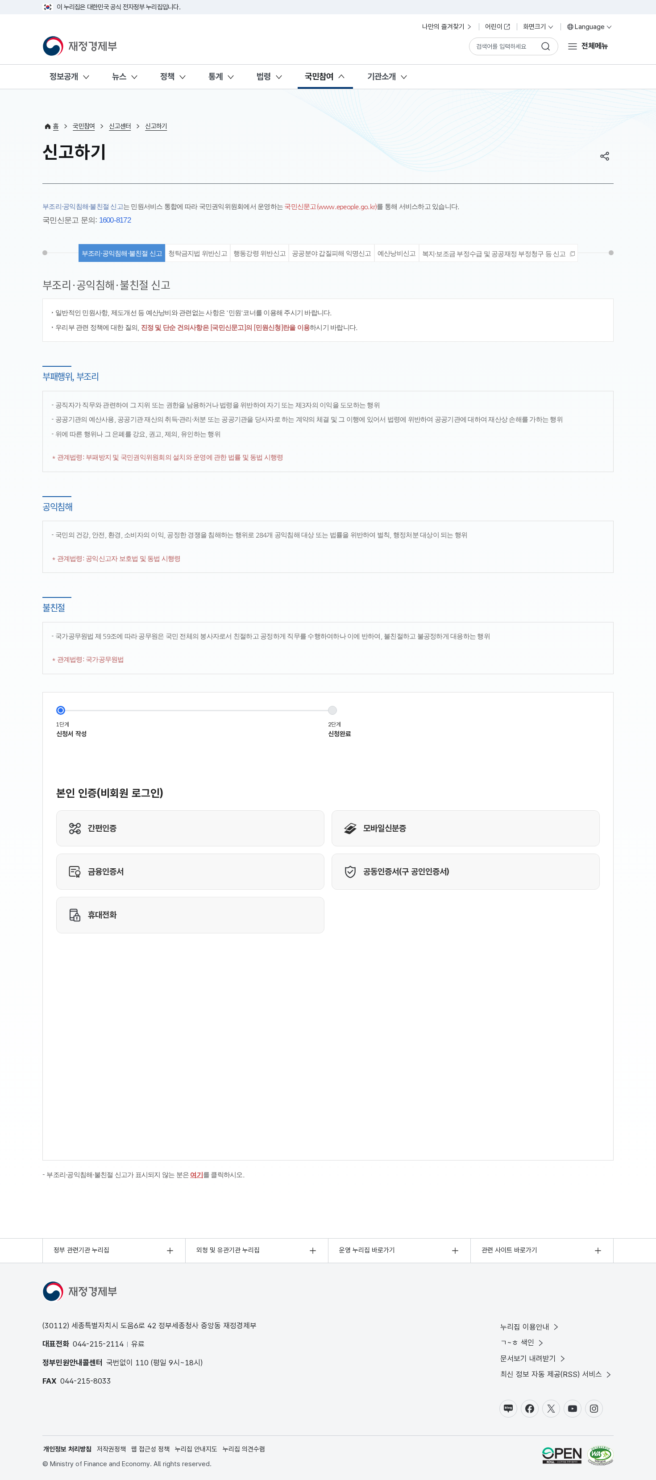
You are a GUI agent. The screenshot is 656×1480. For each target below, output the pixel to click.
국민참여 (319, 76)
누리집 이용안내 (524, 1326)
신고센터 (120, 126)
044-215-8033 (85, 1380)
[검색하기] (546, 46)
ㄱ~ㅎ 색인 (517, 1342)
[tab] (498, 253)
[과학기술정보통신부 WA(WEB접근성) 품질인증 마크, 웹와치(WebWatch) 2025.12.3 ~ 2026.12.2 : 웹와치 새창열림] (600, 1457)
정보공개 (64, 76)
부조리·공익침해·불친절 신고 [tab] (122, 253)
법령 (264, 76)
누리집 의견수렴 (244, 1449)
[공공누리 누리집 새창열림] (562, 1457)
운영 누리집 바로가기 (367, 1250)
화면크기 (534, 27)
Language (590, 27)
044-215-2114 (98, 1343)
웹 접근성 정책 (150, 1449)
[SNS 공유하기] (605, 156)
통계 (215, 76)
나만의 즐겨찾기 (443, 27)
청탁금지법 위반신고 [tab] (197, 253)
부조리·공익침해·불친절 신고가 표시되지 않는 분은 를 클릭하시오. (145, 1174)
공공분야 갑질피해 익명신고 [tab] (331, 253)
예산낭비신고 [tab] (397, 253)
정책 (167, 76)
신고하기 (156, 126)
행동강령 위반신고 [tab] (259, 253)
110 (142, 1362)
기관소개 (381, 76)
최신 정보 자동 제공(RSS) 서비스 (551, 1374)
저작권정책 (111, 1449)
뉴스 (119, 76)
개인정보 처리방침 (67, 1449)
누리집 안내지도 (196, 1449)
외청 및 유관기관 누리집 (228, 1250)
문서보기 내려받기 (528, 1358)
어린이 (493, 27)
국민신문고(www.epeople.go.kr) (330, 206)
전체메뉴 (594, 45)
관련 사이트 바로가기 (509, 1250)
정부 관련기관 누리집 (81, 1250)
